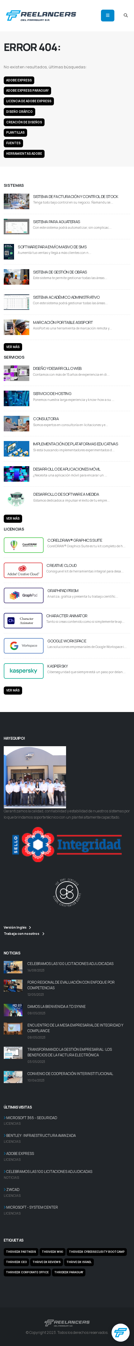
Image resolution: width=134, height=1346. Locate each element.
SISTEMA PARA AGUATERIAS (56, 221)
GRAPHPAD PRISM (62, 590)
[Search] (126, 15)
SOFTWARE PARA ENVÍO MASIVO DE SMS (52, 247)
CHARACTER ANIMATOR (66, 615)
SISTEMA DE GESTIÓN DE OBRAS (60, 272)
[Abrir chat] (121, 1333)
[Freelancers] (41, 15)
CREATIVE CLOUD (61, 565)
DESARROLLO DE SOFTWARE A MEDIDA (66, 494)
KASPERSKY (57, 666)
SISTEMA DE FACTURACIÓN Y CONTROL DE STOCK (75, 196)
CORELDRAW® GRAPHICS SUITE (74, 540)
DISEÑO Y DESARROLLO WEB (57, 368)
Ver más (13, 347)
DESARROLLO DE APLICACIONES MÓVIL (66, 469)
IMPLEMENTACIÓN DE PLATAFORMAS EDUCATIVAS (75, 444)
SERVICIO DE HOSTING (52, 393)
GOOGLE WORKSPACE (66, 641)
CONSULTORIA (46, 418)
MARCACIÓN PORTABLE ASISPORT (63, 322)
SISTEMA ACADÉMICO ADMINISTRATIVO (66, 297)
